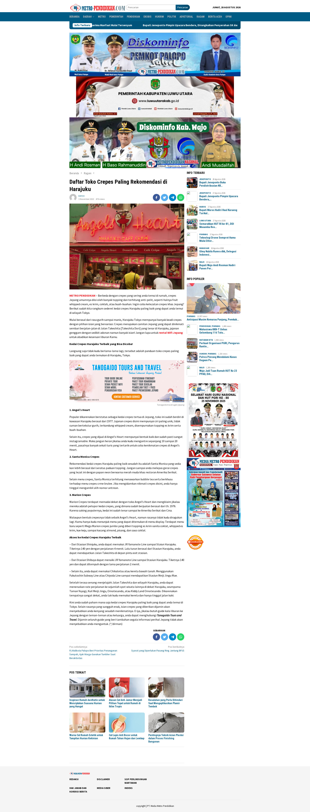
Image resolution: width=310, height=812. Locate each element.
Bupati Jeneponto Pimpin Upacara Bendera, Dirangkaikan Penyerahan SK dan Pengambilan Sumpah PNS (149, 25)
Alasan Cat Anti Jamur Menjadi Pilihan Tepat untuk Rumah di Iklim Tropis (125, 703)
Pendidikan (205, 326)
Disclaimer (103, 779)
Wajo (201, 262)
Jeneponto (205, 179)
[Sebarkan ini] (156, 197)
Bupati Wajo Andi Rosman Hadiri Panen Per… (217, 267)
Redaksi (74, 779)
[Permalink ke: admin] (73, 197)
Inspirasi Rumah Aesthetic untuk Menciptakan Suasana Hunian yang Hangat (87, 703)
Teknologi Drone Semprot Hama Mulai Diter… (217, 239)
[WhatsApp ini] (180, 197)
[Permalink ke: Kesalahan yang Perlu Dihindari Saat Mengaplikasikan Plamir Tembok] (166, 687)
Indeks (129, 788)
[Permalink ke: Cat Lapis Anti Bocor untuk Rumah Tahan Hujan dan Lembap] (127, 723)
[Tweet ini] (164, 197)
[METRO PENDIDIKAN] (97, 7)
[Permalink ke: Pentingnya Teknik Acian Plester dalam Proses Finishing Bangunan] (166, 723)
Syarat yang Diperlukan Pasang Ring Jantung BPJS (157, 648)
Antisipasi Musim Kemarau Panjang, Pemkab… (213, 319)
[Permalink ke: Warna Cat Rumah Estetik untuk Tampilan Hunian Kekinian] (87, 723)
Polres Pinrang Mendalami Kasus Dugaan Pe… (218, 358)
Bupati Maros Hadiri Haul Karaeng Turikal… (218, 211)
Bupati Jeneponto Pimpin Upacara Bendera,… (218, 198)
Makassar (204, 248)
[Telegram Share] (172, 197)
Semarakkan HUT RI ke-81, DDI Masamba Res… (216, 225)
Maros (202, 207)
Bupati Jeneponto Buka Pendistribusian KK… (212, 184)
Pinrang (203, 234)
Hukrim (203, 354)
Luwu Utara (205, 220)
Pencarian (182, 7)
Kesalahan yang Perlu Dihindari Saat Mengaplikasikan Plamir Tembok (165, 703)
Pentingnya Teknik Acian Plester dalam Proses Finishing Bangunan (166, 738)
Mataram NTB (206, 340)
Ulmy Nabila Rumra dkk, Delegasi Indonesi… (217, 253)
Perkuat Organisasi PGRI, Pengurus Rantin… (219, 345)
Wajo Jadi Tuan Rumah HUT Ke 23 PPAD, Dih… (218, 372)
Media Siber (103, 788)
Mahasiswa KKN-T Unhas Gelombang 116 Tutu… (213, 331)
